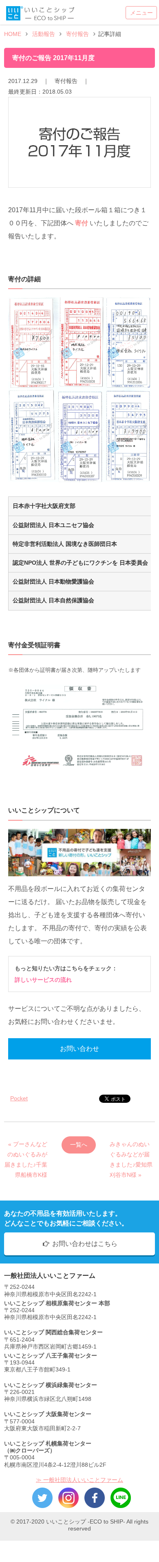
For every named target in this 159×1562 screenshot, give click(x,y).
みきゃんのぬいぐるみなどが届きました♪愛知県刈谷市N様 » (131, 1147)
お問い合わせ (79, 1048)
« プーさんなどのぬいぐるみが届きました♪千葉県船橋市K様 (25, 1147)
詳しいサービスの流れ (43, 979)
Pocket (19, 1098)
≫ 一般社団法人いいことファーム (79, 1480)
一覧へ (78, 1144)
